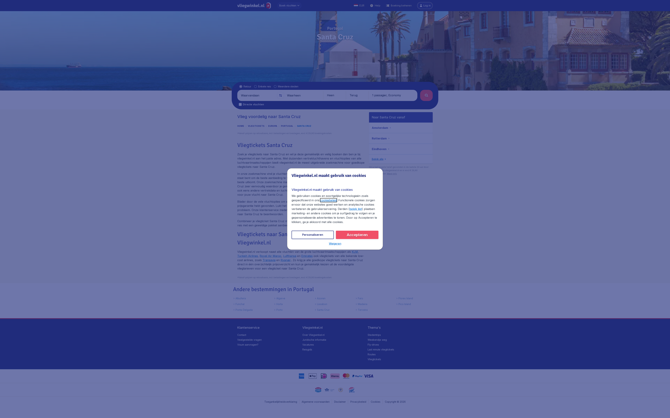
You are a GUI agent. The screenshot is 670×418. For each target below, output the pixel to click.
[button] (335, 243)
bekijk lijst (355, 209)
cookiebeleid (328, 200)
